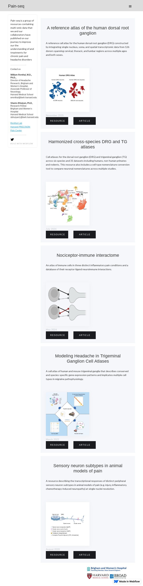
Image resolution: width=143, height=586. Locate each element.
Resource (57, 121)
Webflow (28, 143)
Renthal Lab (16, 123)
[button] (130, 6)
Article (84, 121)
